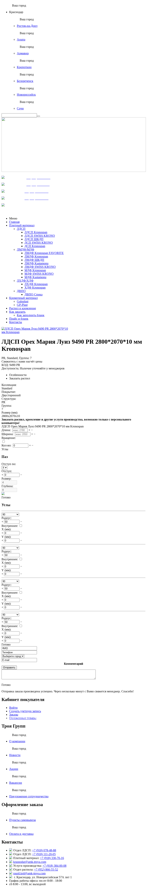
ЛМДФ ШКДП (34, 260)
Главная (14, 221)
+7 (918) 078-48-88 (44, 850)
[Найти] (38, 116)
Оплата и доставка (21, 833)
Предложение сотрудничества (28, 796)
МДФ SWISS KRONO (39, 273)
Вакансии (15, 782)
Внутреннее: (10, 525)
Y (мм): (6, 536)
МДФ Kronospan (35, 270)
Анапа (21, 39)
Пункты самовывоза (22, 820)
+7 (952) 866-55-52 (46, 869)
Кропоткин (24, 67)
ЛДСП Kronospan (35, 232)
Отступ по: (9, 464)
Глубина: (8, 486)
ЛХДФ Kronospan (36, 284)
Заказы (13, 714)
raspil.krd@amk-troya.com (29, 873)
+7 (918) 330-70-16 (52, 858)
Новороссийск (26, 94)
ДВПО (21, 291)
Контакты (15, 322)
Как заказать (17, 311)
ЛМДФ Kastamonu (36, 263)
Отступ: (7, 471)
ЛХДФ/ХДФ (25, 280)
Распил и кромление (22, 308)
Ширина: (8, 434)
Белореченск (25, 81)
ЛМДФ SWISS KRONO (40, 266)
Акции (13, 769)
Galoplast (22, 301)
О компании (17, 741)
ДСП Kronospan (34, 246)
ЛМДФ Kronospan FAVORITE (44, 253)
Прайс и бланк (18, 318)
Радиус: (6, 518)
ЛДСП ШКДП (33, 239)
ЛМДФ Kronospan (36, 256)
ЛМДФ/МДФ (25, 249)
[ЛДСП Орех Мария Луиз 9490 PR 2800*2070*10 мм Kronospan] (35, 332)
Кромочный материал (23, 298)
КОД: (5, 365)
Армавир (23, 53)
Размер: (7, 478)
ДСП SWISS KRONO (38, 242)
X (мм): (6, 529)
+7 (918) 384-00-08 (54, 865)
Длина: (6, 430)
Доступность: (10, 368)
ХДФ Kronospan (35, 287)
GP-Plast (22, 304)
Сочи (20, 108)
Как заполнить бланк (30, 315)
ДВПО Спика (33, 294)
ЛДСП (21, 228)
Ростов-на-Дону (27, 25)
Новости (14, 755)
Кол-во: (7, 445)
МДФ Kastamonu (35, 277)
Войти (13, 707)
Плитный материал (21, 225)
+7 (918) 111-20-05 (44, 854)
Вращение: (9, 438)
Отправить (9, 667)
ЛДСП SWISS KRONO (39, 235)
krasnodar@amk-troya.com (29, 861)
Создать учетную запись (25, 711)
